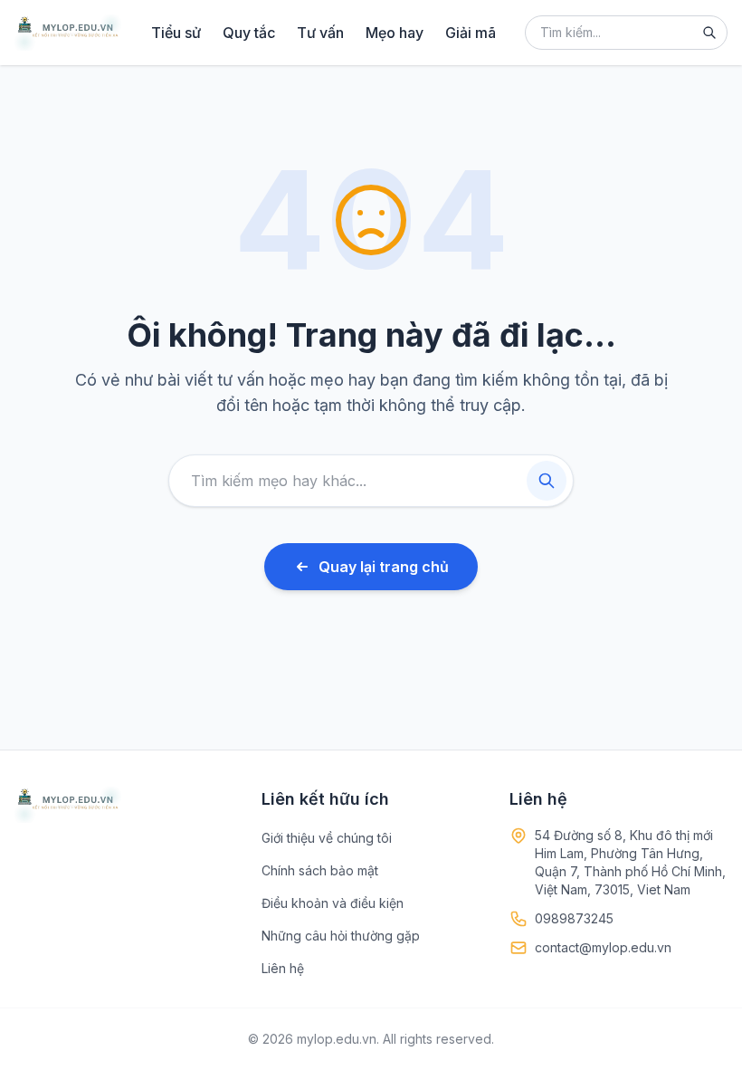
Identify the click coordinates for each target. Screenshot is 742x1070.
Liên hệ (283, 968)
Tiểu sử (176, 33)
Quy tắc (249, 33)
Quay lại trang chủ (384, 567)
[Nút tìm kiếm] (709, 32)
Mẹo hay (394, 33)
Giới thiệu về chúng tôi (327, 837)
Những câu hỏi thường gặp (341, 935)
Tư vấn (320, 33)
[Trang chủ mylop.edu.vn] (67, 32)
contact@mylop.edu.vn (603, 947)
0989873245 (574, 918)
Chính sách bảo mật (320, 870)
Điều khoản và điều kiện (333, 903)
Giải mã (470, 33)
